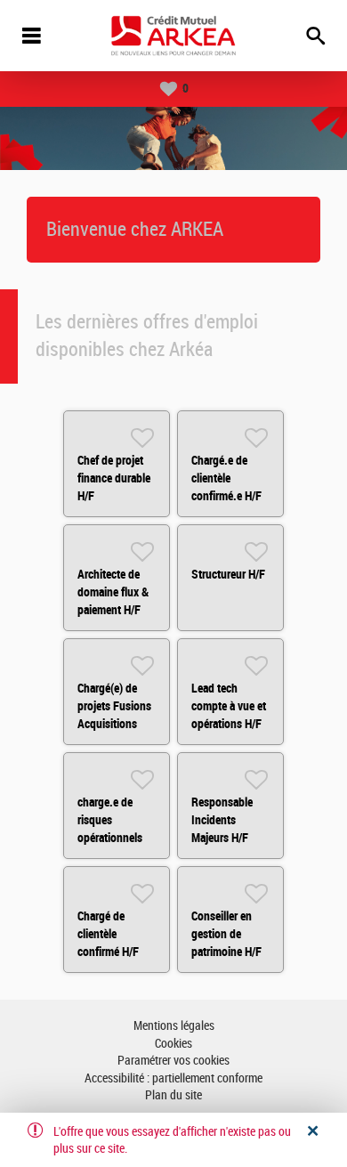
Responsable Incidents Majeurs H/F (222, 820)
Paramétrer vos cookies (173, 1060)
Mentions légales (173, 1025)
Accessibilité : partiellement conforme (173, 1078)
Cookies (173, 1043)
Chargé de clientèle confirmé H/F (108, 934)
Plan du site (173, 1095)
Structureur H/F (228, 574)
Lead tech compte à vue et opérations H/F (228, 706)
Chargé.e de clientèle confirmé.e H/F (226, 478)
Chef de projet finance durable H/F (113, 478)
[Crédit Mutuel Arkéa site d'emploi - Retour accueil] (173, 35)
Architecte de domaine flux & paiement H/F (113, 592)
